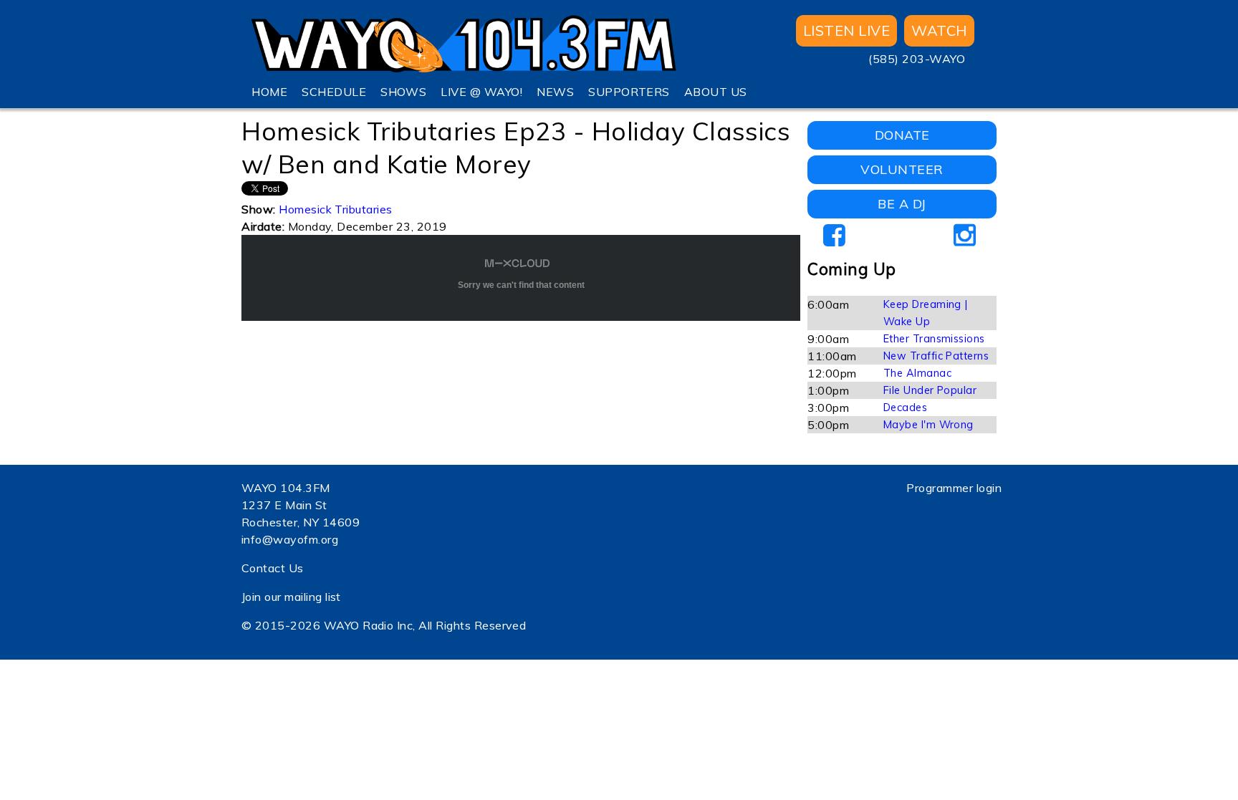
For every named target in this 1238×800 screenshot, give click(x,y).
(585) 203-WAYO (916, 59)
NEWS (555, 92)
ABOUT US (715, 92)
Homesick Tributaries (336, 209)
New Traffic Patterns (936, 356)
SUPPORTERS (629, 92)
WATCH (938, 30)
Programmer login (954, 488)
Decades (905, 407)
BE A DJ (902, 204)
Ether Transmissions (934, 338)
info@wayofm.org (289, 539)
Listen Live (846, 30)
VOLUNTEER (901, 169)
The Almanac (917, 373)
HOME (269, 92)
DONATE (902, 135)
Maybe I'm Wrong (928, 424)
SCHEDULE (334, 92)
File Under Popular (930, 390)
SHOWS (403, 92)
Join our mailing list (291, 596)
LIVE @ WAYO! (481, 92)
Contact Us (272, 568)
